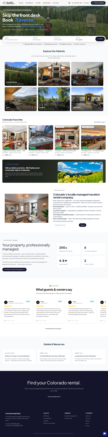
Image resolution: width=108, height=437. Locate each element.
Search (101, 39)
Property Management (71, 416)
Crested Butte (29, 3)
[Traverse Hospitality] (8, 3)
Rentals (21, 3)
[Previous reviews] (2, 311)
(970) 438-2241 (18, 425)
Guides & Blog (47, 3)
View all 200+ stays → (100, 122)
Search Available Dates (54, 396)
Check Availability (99, 3)
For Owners (56, 3)
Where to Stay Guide (49, 423)
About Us (88, 416)
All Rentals (46, 416)
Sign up (83, 225)
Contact (88, 418)
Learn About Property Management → (14, 269)
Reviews (88, 421)
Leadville (38, 3)
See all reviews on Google (53, 328)
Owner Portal (68, 418)
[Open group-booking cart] (69, 3)
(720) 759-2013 (15, 423)
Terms (87, 423)
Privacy (88, 425)
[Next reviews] (105, 311)
